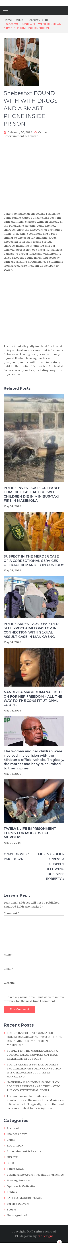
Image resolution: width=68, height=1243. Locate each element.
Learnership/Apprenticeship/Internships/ (36, 1174)
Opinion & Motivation (21, 1186)
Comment (11, 913)
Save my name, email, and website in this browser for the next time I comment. (34, 999)
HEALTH (12, 1157)
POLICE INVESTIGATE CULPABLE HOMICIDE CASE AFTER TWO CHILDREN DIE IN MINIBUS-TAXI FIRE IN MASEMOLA (32, 494)
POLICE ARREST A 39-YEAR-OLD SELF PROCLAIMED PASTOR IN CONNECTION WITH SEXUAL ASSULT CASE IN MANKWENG (31, 630)
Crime (42, 132)
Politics (12, 1192)
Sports (11, 1209)
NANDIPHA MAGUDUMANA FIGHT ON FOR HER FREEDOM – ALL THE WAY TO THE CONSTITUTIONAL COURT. (33, 698)
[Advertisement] (34, 175)
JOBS (10, 1163)
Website (9, 983)
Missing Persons (18, 1180)
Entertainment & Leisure (21, 136)
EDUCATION (15, 1145)
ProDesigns (45, 1236)
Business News (17, 1134)
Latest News (15, 1168)
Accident (13, 1128)
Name (9, 954)
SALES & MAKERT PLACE (24, 1198)
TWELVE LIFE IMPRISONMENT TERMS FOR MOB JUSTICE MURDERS (30, 833)
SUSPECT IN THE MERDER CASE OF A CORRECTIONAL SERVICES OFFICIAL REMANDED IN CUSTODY (34, 560)
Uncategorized (17, 1215)
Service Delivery (18, 1203)
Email (9, 968)
